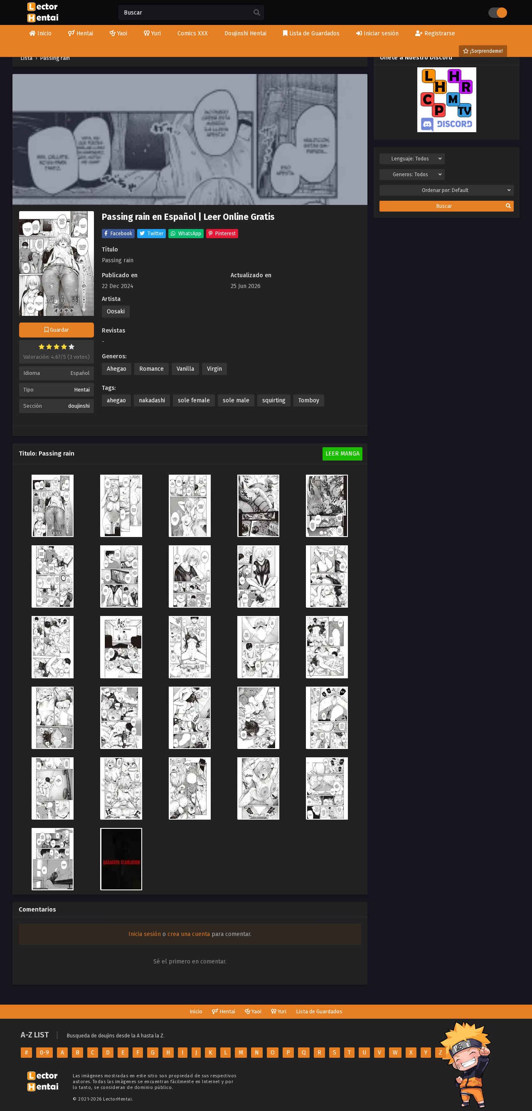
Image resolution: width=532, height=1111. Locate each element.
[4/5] (64, 346)
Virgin (214, 368)
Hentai (82, 390)
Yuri (281, 1011)
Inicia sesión (144, 934)
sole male (236, 400)
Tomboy (308, 400)
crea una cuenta (188, 934)
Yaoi (255, 1011)
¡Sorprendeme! (486, 51)
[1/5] (41, 346)
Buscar (444, 206)
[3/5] (56, 346)
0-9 (44, 1052)
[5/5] (71, 346)
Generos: (410, 174)
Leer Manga (342, 453)
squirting (274, 400)
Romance (151, 368)
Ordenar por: (445, 190)
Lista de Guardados (319, 1011)
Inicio (196, 1011)
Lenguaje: (410, 159)
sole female (194, 400)
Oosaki (116, 311)
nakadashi (152, 400)
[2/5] (49, 346)
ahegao (116, 400)
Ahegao (116, 368)
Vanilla (185, 368)
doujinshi (79, 406)
